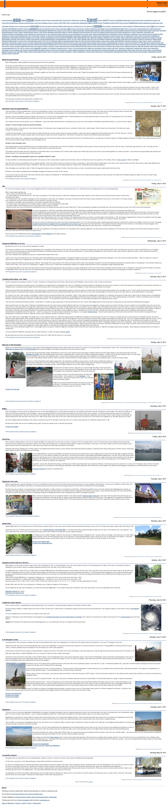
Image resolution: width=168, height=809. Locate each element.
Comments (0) (27, 178)
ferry (65, 23)
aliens (64, 32)
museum (10, 52)
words (145, 50)
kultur (95, 36)
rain (85, 26)
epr (9, 30)
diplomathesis (122, 50)
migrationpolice (96, 50)
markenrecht (130, 36)
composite (5, 43)
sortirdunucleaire (42, 30)
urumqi (52, 29)
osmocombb (96, 46)
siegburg (60, 48)
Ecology (16, 337)
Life (19, 101)
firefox (89, 43)
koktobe (88, 50)
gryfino (92, 52)
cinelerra (133, 41)
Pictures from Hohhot (12, 697)
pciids (102, 46)
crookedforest (81, 52)
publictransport (68, 26)
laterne (99, 36)
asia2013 (106, 20)
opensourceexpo (65, 46)
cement (15, 32)
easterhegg (53, 34)
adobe (60, 41)
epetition (65, 34)
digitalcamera (59, 43)
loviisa (15, 41)
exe (80, 43)
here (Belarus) (47, 234)
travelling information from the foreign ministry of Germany (64, 617)
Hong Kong (5, 439)
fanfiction (96, 34)
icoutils (64, 44)
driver (65, 43)
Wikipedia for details (32, 354)
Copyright (17, 401)
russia (97, 26)
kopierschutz (77, 36)
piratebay (70, 38)
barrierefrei (76, 32)
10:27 (26, 516)
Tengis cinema (54, 737)
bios (83, 41)
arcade (149, 50)
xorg (52, 50)
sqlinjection (90, 48)
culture (26, 34)
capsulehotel (148, 20)
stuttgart (62, 52)
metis (136, 36)
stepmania (83, 20)
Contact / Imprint (20, 803)
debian (36, 43)
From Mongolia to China (10, 639)
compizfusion (156, 41)
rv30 (17, 48)
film (108, 34)
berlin (134, 20)
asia (17, 19)
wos (95, 39)
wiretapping (41, 50)
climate (21, 32)
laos (158, 23)
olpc (35, 46)
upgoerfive (139, 50)
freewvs (104, 43)
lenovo (122, 44)
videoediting (154, 48)
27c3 (47, 41)
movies (140, 36)
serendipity (44, 48)
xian (98, 29)
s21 (51, 52)
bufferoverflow (96, 41)
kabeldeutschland (7, 41)
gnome (7, 44)
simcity (65, 48)
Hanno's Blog (162, 5)
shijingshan (75, 20)
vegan (57, 29)
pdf (105, 46)
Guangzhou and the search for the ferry (15, 563)
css (26, 43)
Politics (22, 101)
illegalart (37, 36)
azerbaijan (119, 20)
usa (33, 39)
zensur (134, 29)
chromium (128, 41)
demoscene (128, 39)
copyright (44, 20)
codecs (144, 41)
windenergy (93, 29)
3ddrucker (54, 41)
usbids (145, 48)
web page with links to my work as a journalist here (27, 794)
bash (76, 41)
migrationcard (141, 29)
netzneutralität (143, 52)
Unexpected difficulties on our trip (13, 243)
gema (140, 34)
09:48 (26, 337)
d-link (122, 39)
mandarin (121, 30)
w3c (75, 39)
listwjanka (5, 26)
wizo (91, 39)
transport (161, 26)
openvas (89, 46)
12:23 (22, 595)
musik (148, 36)
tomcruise (13, 39)
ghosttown (157, 29)
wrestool (48, 50)
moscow (42, 26)
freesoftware (67, 20)
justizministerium (60, 36)
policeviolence (37, 52)
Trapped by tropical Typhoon (11, 602)
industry (36, 32)
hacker (13, 36)
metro (16, 26)
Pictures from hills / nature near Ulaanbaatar (46, 745)
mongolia (34, 26)
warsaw (73, 29)
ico (58, 44)
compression (13, 43)
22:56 (27, 235)
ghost (158, 43)
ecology (50, 23)
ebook (60, 34)
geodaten (155, 34)
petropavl (48, 26)
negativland (21, 38)
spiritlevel (153, 38)
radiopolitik (93, 38)
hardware (37, 44)
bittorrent (94, 32)
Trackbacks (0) (36, 101)
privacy (122, 46)
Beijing (4, 409)
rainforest (89, 26)
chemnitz (121, 41)
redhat (152, 46)
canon (107, 41)
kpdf (113, 44)
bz (128, 52)
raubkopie (107, 38)
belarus (129, 20)
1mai (105, 52)
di (46, 34)
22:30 (22, 178)
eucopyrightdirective (76, 34)
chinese (59, 30)
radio (88, 38)
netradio (27, 38)
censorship (5, 23)
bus (142, 20)
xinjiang (102, 29)
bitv (99, 32)
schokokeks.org (45, 800)
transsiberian (12, 29)
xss (56, 50)
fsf (139, 43)
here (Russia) (36, 234)
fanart (90, 34)
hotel (117, 23)
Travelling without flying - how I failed (14, 279)
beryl (80, 41)
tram (156, 26)
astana (70, 50)
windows (25, 50)
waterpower (80, 29)
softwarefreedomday (80, 48)
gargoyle (153, 43)
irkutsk (121, 23)
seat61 (108, 26)
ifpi (32, 36)
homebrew (50, 44)
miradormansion (24, 26)
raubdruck (100, 38)
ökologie (27, 46)
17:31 (22, 555)
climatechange (29, 23)
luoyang (115, 30)
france (99, 43)
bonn (89, 41)
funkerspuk (134, 34)
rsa (114, 38)
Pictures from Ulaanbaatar (41, 744)
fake (60, 20)
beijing (23, 20)
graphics (24, 44)
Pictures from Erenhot (12, 695)
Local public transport (9, 755)
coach (36, 23)
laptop (117, 44)
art (67, 32)
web (11, 50)
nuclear (29, 30)
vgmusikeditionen (61, 39)
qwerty (81, 26)
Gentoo (20, 235)
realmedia (140, 46)
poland (54, 26)
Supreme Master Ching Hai (91, 496)
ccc (130, 32)
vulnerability (6, 50)
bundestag (125, 32)
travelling (20, 29)
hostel (112, 23)
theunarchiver (129, 48)
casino (152, 29)
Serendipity (25, 800)
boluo (55, 30)
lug (125, 36)
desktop (41, 43)
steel (40, 32)
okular (32, 46)
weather (87, 29)
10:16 (22, 271)
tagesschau (155, 30)
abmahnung (51, 32)
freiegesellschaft (112, 43)
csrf (23, 43)
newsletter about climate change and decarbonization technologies (36, 797)
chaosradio (139, 32)
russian (150, 30)
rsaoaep (118, 38)
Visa (3, 186)
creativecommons (8, 34)
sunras (104, 48)
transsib (4, 29)
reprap (156, 46)
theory (116, 48)
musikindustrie (155, 36)
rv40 (20, 48)
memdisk (143, 44)
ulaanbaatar (33, 29)
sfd (49, 48)
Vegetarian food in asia (10, 481)
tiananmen (142, 26)
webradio (84, 39)
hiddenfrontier (23, 36)
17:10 (22, 702)
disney (49, 20)
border (138, 20)
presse (136, 30)
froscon (127, 43)
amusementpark (7, 20)
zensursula (15, 53)
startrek (159, 38)
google (12, 44)
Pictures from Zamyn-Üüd (13, 693)
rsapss (123, 38)
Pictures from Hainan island (41, 541)
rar (136, 46)
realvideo (146, 46)
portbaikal (59, 26)
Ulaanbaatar (6, 709)
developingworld (49, 43)
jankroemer (51, 36)
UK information (125, 617)
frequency (121, 43)
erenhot (56, 23)
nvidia (22, 46)
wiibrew (17, 50)
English (16, 101)
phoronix (109, 46)
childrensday (13, 23)
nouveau (17, 46)
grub (29, 44)
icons (60, 44)
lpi (130, 44)
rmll (15, 48)
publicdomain (81, 38)
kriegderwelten (86, 36)
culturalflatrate (19, 34)
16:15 (22, 632)
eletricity (141, 39)
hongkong (106, 23)
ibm (55, 44)
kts (92, 36)
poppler (117, 46)
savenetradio (137, 38)
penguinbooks (50, 38)
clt (137, 41)
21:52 (27, 401)
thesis (134, 50)
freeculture (113, 34)
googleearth (18, 44)
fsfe (142, 43)
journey (126, 23)
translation (163, 30)
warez (79, 39)
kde (98, 44)
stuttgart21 (68, 52)
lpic (132, 44)
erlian (61, 23)
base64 (72, 41)
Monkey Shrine (92, 312)
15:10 (22, 747)
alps (58, 50)
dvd (68, 43)
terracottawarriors (128, 26)
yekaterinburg (115, 29)
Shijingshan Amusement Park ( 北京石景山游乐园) (20, 349)
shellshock (53, 48)
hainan (95, 23)
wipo (88, 39)
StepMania (81, 376)
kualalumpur (146, 23)
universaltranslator (7, 32)
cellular (112, 41)
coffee (64, 30)
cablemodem (116, 39)
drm (49, 34)
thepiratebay (6, 39)
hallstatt (97, 30)
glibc (3, 44)
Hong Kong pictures (39, 469)
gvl (9, 36)
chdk (116, 41)
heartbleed (43, 44)
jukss (89, 44)
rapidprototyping (130, 46)
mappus (26, 52)
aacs (46, 32)
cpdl (152, 32)
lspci (134, 44)
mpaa (144, 36)
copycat (69, 30)
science (27, 48)
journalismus (109, 30)
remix (111, 38)
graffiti (161, 34)
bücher (120, 32)
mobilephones (161, 44)
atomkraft (5, 30)
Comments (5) (32, 235)
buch (116, 32)
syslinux (109, 48)
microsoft (154, 44)
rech (48, 52)
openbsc (40, 46)
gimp (162, 43)
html (29, 36)
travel (92, 19)
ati (63, 41)
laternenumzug (106, 36)
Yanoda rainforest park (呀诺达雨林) (55, 530)
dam (39, 23)
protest (44, 52)
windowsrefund (33, 50)
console (19, 43)
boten (147, 29)
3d (50, 41)
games (149, 43)
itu (47, 36)
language (153, 23)
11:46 (26, 101)
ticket (148, 26)
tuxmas (22, 39)
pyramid (76, 26)
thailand (136, 26)
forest (88, 52)
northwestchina (129, 30)
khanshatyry (82, 50)
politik (75, 38)
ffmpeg (84, 43)
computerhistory (156, 50)
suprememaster (116, 26)
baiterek (75, 50)
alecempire (58, 32)
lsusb (138, 44)
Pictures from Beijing (11, 427)
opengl (57, 46)
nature (97, 52)
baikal (125, 20)
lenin (161, 23)
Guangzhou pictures (11, 591)
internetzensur (133, 52)
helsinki (159, 39)
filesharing (102, 34)
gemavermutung (147, 34)
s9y (23, 48)
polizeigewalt (152, 52)
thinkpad (136, 48)
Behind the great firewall (10, 59)
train (152, 26)
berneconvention (85, 32)
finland (154, 39)
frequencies (126, 34)
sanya (104, 26)
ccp (159, 20)
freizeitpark (80, 30)
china (30, 20)
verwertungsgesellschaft (48, 39)
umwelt (39, 41)
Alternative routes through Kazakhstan (15, 109)
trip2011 (157, 102)
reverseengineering (7, 48)
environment (148, 39)
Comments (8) (30, 337)
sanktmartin (129, 38)
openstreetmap (81, 46)
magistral (4, 52)
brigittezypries (109, 32)
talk (113, 48)
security (37, 48)
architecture (64, 50)
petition (56, 38)
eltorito (72, 43)
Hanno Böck (11, 101)
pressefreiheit (143, 30)
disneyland (55, 20)
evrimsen (85, 34)
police (31, 52)
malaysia (11, 26)
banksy (70, 32)
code (140, 41)
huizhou (103, 30)
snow (116, 50)
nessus (12, 46)
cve (29, 43)
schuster (55, 52)
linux (122, 36)
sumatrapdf (98, 48)
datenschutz (32, 34)
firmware (94, 43)
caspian (154, 20)
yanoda (107, 29)
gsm (32, 44)
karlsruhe (93, 44)
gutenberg (5, 36)
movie (3, 46)
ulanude (47, 29)
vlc (73, 39)
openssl (72, 46)
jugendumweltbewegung (79, 44)
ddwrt (32, 43)
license (126, 44)
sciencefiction (145, 38)
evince (77, 43)
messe (148, 44)
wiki (21, 50)
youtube (9, 53)
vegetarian (63, 29)
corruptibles (147, 32)
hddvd (17, 36)
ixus (70, 44)
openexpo (51, 46)
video (148, 48)
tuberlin (4, 53)
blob (86, 41)
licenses (117, 36)
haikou (90, 23)
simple (129, 50)
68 (43, 32)
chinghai (21, 23)
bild (126, 52)
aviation (112, 20)
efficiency (135, 39)
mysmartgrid (14, 38)
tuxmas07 (28, 39)
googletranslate (89, 30)
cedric (134, 32)
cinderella (37, 20)
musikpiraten (6, 38)
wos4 (98, 39)
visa (68, 29)
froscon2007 (134, 43)
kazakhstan (133, 23)
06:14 (22, 778)
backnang (67, 41)
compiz (149, 41)
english (75, 30)
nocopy (33, 38)
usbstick (37, 39)
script (32, 48)
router (21, 41)
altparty (102, 39)
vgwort (69, 39)
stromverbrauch (32, 41)
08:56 (22, 431)
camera (103, 41)
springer (158, 52)
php (113, 46)
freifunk (120, 34)
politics (34, 30)
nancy (7, 46)
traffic (74, 52)
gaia (145, 43)
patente (42, 38)
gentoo (24, 30)
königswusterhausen (105, 44)
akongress (110, 52)
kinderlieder (69, 36)
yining (122, 29)
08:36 (22, 473)
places (101, 52)
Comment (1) (30, 101)
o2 (18, 41)
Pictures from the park (12, 389)
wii (14, 50)
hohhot (100, 23)
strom (25, 41)
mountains (104, 50)
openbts (45, 46)
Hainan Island (6, 523)
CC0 (56, 791)
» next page (90, 781)
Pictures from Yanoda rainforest (42, 543)
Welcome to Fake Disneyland (11, 345)
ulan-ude (42, 29)
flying (69, 23)
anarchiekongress (119, 52)
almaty (100, 20)
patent (38, 38)
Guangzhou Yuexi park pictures (14, 593)
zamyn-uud (128, 29)
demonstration (41, 34)
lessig (113, 36)
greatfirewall (75, 23)
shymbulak (111, 50)
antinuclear (108, 39)
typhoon (26, 29)
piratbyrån (63, 38)
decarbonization (28, 32)
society (70, 48)
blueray (102, 32)
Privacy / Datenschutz (34, 803)
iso (68, 44)
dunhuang (45, 23)
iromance (43, 36)
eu (68, 34)
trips (18, 39)
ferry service (122, 160)
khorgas (140, 23)
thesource (122, 48)
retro (14, 52)
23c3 (43, 41)
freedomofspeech (16, 30)
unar (141, 48)
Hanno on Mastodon (8, 803)
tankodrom (20, 52)
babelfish (50, 30)
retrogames (161, 46)
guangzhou (84, 23)
